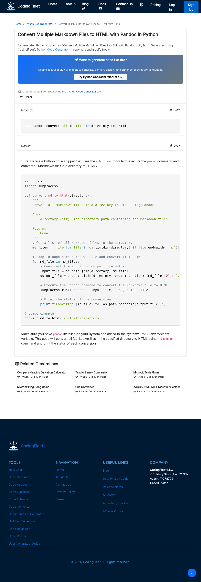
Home (52, 4)
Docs (102, 4)
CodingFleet (27, 6)
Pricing (156, 5)
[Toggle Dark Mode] (141, 4)
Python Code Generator (53, 49)
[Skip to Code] (192, 573)
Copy (176, 109)
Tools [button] (68, 4)
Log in (172, 7)
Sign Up (191, 7)
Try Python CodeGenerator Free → (100, 77)
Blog (85, 4)
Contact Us (124, 4)
